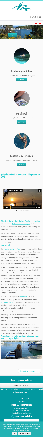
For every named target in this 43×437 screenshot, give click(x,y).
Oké (14, 433)
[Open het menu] (4, 16)
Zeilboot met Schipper (21, 223)
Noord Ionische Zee (12, 249)
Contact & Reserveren (29, 371)
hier (8, 330)
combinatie (23, 296)
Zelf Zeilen (19, 221)
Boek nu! (21, 164)
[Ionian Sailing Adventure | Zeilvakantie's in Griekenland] (21, 7)
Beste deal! (21, 80)
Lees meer (21, 122)
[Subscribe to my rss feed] (31, 17)
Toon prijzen (12, 35)
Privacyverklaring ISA (22, 399)
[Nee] (40, 429)
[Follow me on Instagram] (38, 17)
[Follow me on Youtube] (40, 17)
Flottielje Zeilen (7, 221)
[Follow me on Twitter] (33, 17)
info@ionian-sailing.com (22, 413)
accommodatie (7, 302)
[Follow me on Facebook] (35, 17)
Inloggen (22, 401)
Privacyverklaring (24, 433)
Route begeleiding (32, 221)
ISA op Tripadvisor (21, 385)
